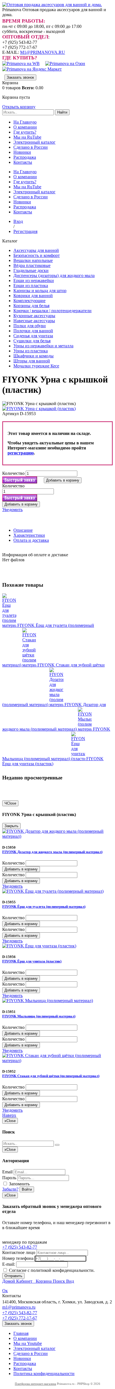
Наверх (9, 1115)
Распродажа (24, 157)
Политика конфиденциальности (44, 1373)
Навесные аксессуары (34, 320)
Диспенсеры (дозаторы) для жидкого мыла (54, 275)
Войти (27, 1189)
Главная (20, 1333)
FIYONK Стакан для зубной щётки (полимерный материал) (50, 1076)
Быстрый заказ (19, 480)
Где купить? (24, 132)
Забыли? (10, 1189)
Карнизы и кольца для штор (39, 290)
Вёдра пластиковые (32, 265)
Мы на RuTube (27, 137)
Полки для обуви (29, 325)
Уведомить (12, 509)
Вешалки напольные (33, 260)
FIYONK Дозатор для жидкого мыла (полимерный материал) (52, 852)
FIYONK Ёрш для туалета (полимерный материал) (43, 906)
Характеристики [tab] (29, 535)
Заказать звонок (20, 77)
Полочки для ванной (33, 330)
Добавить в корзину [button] (62, 480)
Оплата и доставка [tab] (31, 540)
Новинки (22, 152)
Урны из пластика (30, 350)
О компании (25, 127)
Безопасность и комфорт (36, 255)
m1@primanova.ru (18, 1307)
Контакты (22, 162)
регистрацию (21, 453)
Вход (18, 221)
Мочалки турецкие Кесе (36, 366)
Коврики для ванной (33, 295)
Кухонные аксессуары (34, 315)
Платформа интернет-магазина (35, 1383)
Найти (62, 112)
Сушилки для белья (32, 340)
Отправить (13, 1276)
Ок (5, 1290)
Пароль (9, 1177)
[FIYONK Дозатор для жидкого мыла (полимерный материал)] (56, 704)
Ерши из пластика (30, 285)
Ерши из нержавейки (33, 280)
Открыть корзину (18, 106)
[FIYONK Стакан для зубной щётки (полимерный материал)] (29, 665)
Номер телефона (17, 1258)
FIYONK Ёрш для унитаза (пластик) (53, 761)
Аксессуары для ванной (36, 250)
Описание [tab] (23, 530)
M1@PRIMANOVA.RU (42, 52)
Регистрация (25, 231)
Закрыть (11, 826)
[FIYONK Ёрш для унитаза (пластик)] (78, 758)
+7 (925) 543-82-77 (19, 1247)
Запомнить (19, 1183)
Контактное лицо (18, 1252)
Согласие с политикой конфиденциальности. (51, 1270)
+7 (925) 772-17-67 (19, 1318)
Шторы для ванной (31, 360)
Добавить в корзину (21, 869)
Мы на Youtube (27, 1343)
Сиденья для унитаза (33, 335)
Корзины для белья (31, 305)
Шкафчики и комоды (33, 355)
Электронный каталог (34, 142)
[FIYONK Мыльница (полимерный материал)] (85, 729)
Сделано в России (30, 147)
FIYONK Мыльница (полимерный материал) (38, 1016)
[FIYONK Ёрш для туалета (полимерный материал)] (9, 625)
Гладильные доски (31, 270)
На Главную (25, 122)
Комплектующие (29, 300)
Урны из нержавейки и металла (43, 345)
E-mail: (8, 1264)
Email (7, 1171)
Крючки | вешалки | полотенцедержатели (52, 310)
